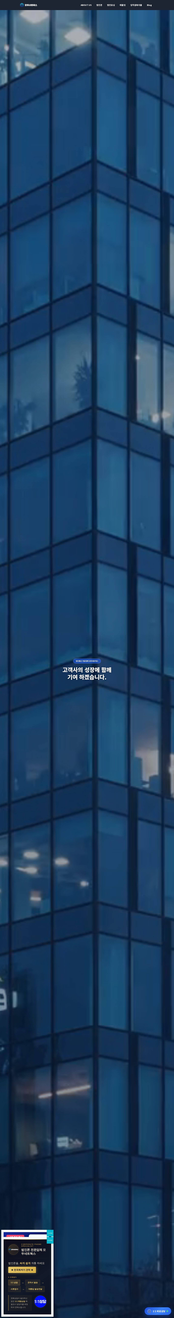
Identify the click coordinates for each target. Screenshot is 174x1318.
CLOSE (50, 1233)
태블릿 (123, 5)
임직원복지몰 (136, 5)
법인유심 (111, 5)
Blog (149, 5)
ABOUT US (86, 5)
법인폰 (99, 5)
